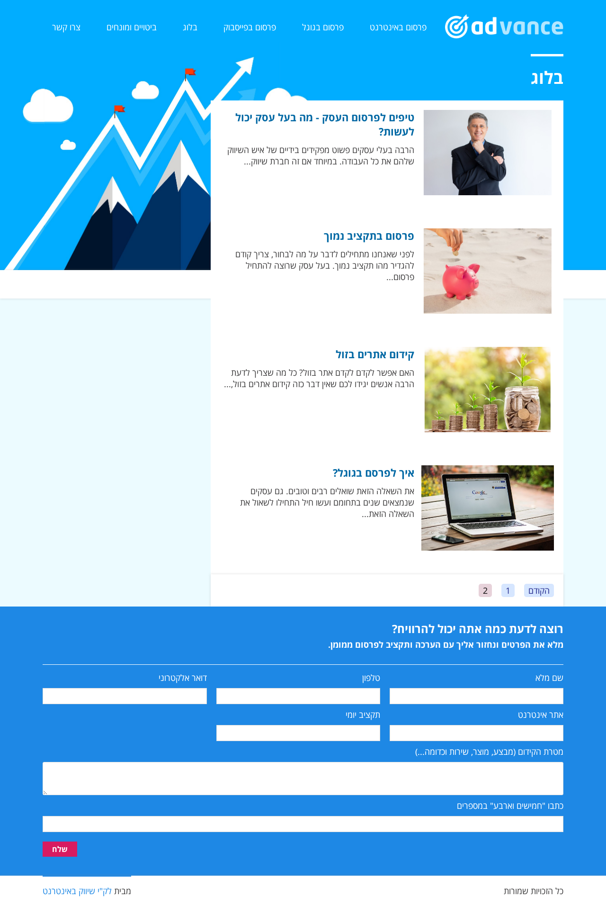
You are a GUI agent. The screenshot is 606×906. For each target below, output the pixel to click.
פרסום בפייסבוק (249, 27)
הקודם (539, 590)
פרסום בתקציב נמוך (369, 235)
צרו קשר (66, 27)
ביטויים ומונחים (132, 27)
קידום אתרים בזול (375, 354)
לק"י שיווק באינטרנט (77, 891)
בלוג (190, 27)
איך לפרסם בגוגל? (373, 472)
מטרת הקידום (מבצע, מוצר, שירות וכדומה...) (489, 751)
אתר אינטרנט (540, 714)
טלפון (371, 677)
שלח (60, 849)
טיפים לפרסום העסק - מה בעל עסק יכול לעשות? (324, 124)
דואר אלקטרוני (183, 677)
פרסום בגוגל (323, 27)
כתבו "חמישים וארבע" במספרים (510, 805)
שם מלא (549, 677)
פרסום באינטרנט (398, 27)
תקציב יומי (363, 714)
